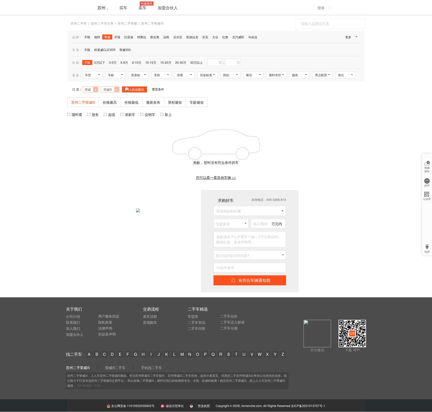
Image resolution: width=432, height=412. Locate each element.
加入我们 (73, 328)
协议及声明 (107, 334)
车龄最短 (197, 102)
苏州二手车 (79, 23)
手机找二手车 (151, 367)
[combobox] (231, 223)
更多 (348, 37)
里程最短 (175, 102)
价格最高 (110, 102)
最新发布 (153, 102)
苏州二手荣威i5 (78, 367)
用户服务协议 (108, 316)
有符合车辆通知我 (254, 280)
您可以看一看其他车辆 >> (216, 177)
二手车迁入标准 (232, 322)
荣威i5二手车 (115, 367)
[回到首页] (78, 7)
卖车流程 (150, 316)
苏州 (102, 7)
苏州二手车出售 (102, 23)
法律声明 (105, 328)
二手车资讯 (196, 322)
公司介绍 (73, 316)
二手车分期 (229, 328)
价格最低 (131, 102)
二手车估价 (229, 316)
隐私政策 (105, 322)
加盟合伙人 (75, 334)
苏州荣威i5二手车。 (90, 385)
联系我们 (73, 322)
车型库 (193, 316)
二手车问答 (196, 328)
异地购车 (150, 322)
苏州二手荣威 (127, 23)
